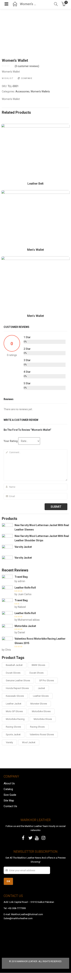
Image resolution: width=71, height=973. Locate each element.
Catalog (8, 789)
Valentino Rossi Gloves (42, 734)
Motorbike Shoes (43, 719)
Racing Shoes (37, 726)
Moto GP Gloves (14, 711)
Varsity (9, 742)
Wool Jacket (28, 742)
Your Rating (11, 441)
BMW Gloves (38, 665)
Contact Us (10, 806)
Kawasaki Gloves (15, 696)
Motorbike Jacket (25, 626)
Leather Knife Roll (25, 587)
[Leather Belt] (35, 125)
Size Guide (10, 794)
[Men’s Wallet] (35, 192)
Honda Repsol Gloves (17, 688)
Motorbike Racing (15, 719)
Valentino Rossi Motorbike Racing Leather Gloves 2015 (40, 641)
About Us (9, 783)
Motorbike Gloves (41, 711)
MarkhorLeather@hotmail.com (27, 914)
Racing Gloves (13, 726)
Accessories (22, 91)
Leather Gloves (41, 696)
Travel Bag (21, 576)
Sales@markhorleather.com (18, 918)
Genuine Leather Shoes (18, 680)
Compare (26, 78)
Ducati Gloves (13, 672)
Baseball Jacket (14, 665)
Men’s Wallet (35, 249)
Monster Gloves (38, 703)
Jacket (41, 688)
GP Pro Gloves (46, 680)
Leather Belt (35, 183)
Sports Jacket (13, 734)
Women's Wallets (40, 91)
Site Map (9, 800)
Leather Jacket (13, 703)
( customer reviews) (27, 66)
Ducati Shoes (36, 672)
